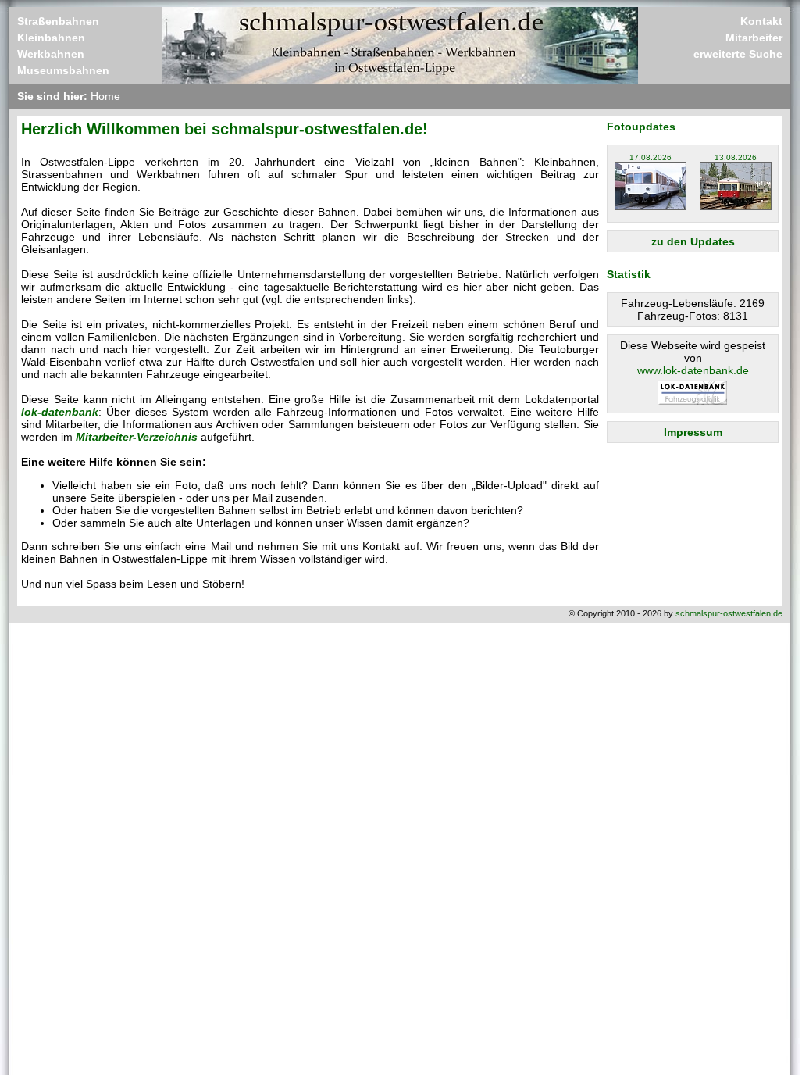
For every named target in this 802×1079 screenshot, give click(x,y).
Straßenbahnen (58, 21)
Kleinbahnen (51, 37)
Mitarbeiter (753, 37)
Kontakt (761, 21)
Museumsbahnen (63, 70)
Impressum (693, 432)
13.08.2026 (736, 157)
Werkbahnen (50, 54)
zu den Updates (693, 241)
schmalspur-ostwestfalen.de (728, 613)
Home (105, 96)
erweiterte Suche (737, 54)
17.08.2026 (650, 157)
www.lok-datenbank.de (693, 370)
